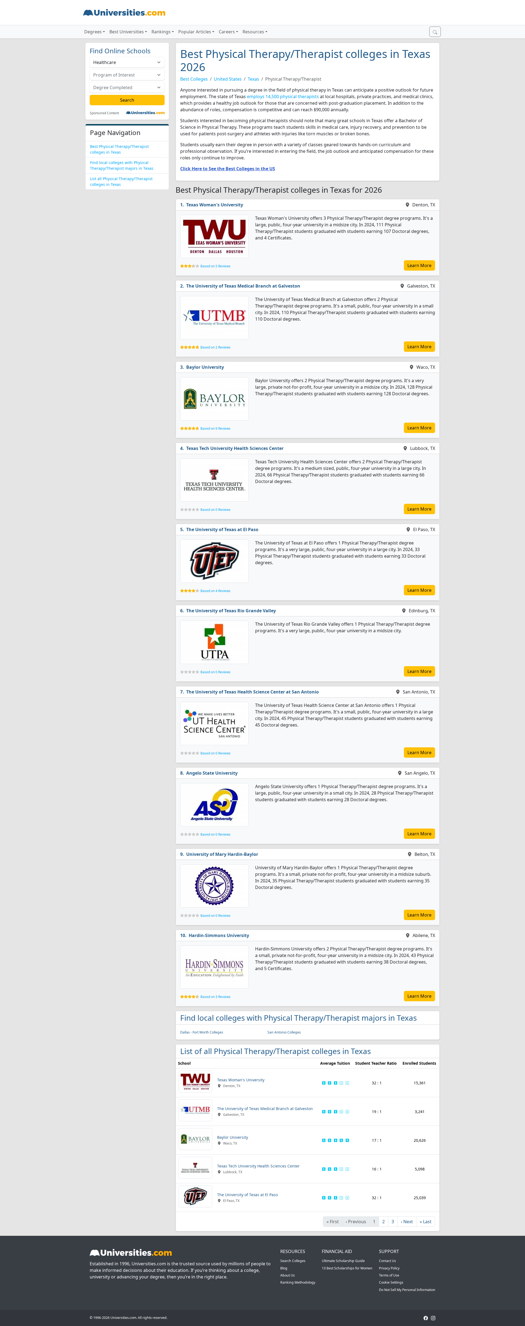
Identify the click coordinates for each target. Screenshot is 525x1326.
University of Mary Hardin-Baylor (222, 854)
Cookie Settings (391, 1282)
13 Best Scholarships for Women (347, 1268)
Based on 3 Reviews (215, 996)
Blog (283, 1268)
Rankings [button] (161, 32)
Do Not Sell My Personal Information (407, 1289)
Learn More (419, 265)
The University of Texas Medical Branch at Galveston (243, 286)
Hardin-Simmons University (219, 935)
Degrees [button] (93, 32)
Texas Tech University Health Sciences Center (235, 448)
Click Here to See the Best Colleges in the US (227, 169)
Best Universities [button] (126, 32)
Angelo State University (212, 773)
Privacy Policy (389, 1268)
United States (228, 79)
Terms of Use (389, 1275)
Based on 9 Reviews (215, 428)
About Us (287, 1275)
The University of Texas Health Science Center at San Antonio (252, 692)
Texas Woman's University (214, 205)
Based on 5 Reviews (215, 266)
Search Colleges (292, 1260)
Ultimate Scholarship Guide (343, 1260)
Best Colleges (194, 79)
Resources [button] (253, 32)
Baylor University (205, 367)
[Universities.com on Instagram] (433, 1317)
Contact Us (387, 1260)
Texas (253, 79)
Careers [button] (227, 32)
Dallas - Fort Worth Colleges (201, 1032)
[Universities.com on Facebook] (426, 1317)
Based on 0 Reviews (215, 509)
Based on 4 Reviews (215, 591)
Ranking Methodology (297, 1282)
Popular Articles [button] (194, 32)
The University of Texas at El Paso (222, 529)
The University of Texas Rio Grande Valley (231, 611)
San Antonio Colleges (284, 1032)
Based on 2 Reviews (215, 347)
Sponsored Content (104, 113)
